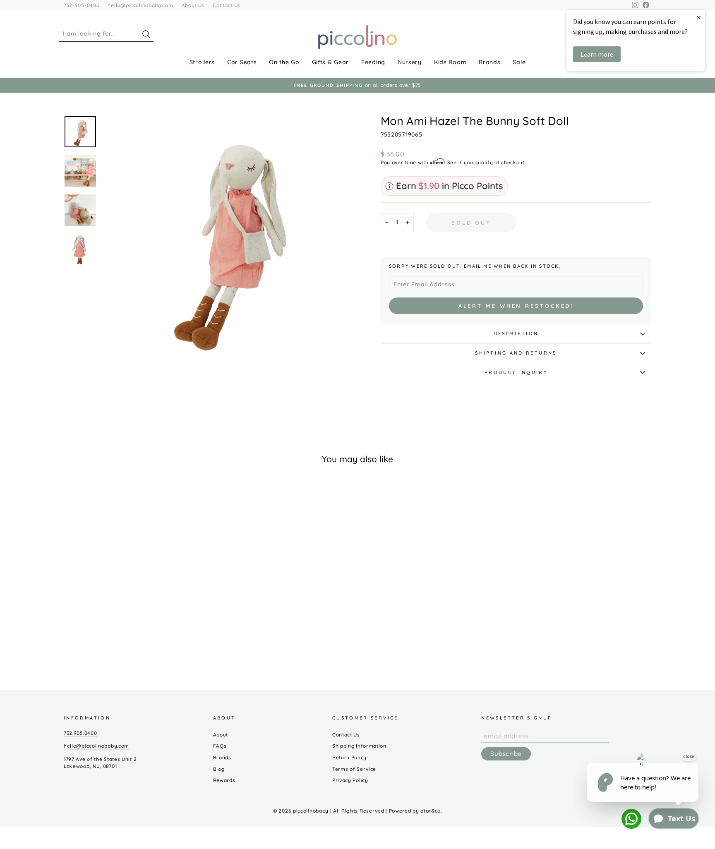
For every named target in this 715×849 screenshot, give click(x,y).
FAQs (220, 746)
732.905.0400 (80, 733)
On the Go (284, 62)
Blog (219, 769)
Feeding (373, 62)
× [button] (699, 17)
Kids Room (450, 62)
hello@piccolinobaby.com (140, 5)
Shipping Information (359, 746)
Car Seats (242, 62)
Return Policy (349, 757)
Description (516, 333)
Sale (519, 62)
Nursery (410, 62)
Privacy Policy (350, 780)
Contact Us (226, 5)
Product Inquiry (516, 372)
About (220, 734)
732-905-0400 (81, 5)
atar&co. (431, 811)
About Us (193, 5)
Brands (489, 62)
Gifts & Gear (330, 62)
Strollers (202, 62)
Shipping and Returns (516, 353)
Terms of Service (354, 769)
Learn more (597, 54)
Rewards (224, 780)
